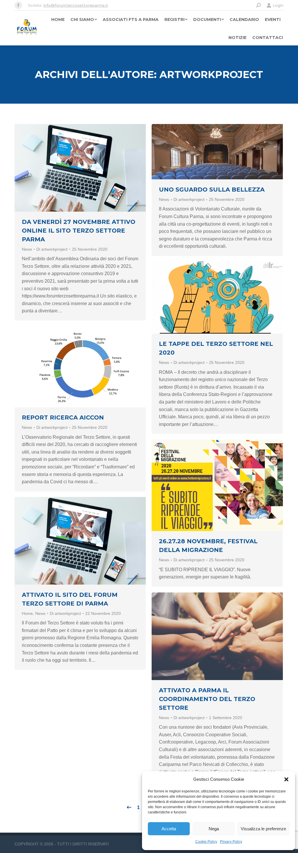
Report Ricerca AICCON (63, 417)
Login (278, 5)
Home (27, 613)
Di (52, 249)
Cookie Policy (206, 842)
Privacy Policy (231, 842)
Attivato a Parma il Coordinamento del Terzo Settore (207, 699)
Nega (214, 828)
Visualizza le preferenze (263, 828)
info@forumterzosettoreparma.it (75, 5)
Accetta (169, 828)
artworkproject (211, 74)
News (27, 249)
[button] (286, 779)
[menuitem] (58, 19)
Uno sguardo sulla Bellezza (212, 189)
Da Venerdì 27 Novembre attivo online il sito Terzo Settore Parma (78, 230)
